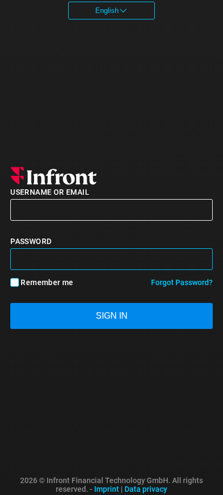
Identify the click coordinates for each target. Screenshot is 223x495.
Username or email (49, 192)
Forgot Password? (182, 282)
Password (30, 241)
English (107, 10)
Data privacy (145, 489)
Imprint (106, 489)
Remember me (47, 282)
